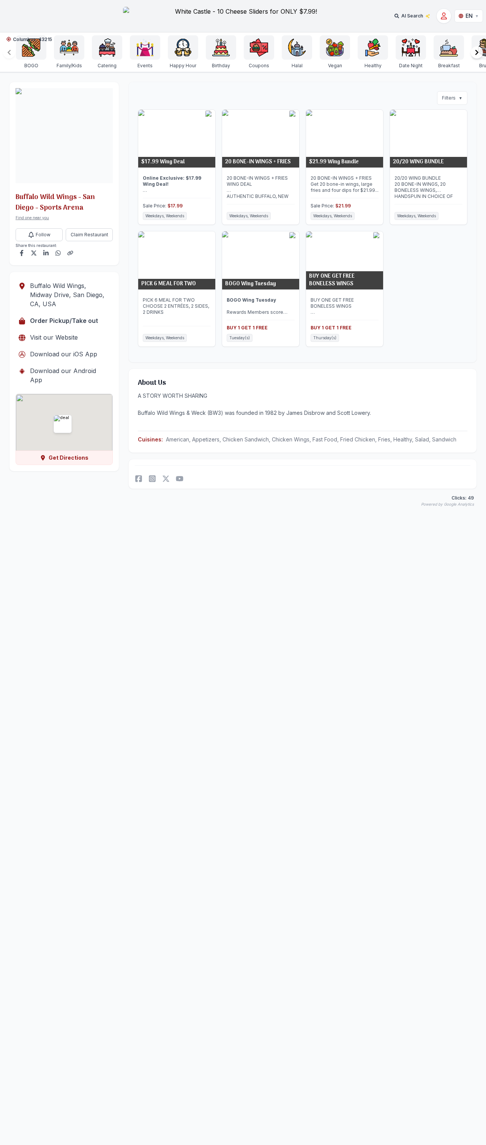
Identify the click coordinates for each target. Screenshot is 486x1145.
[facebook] (138, 478)
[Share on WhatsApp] (58, 253)
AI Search (412, 16)
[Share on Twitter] (34, 253)
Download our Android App (63, 375)
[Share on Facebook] (22, 253)
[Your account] (443, 16)
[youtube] (179, 478)
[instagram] (152, 478)
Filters (452, 98)
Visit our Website (54, 337)
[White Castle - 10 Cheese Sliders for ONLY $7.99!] (243, 16)
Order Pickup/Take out (64, 320)
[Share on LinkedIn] (46, 253)
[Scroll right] (477, 52)
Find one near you (32, 217)
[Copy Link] (70, 253)
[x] (166, 478)
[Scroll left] (9, 52)
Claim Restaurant (89, 234)
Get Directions (68, 457)
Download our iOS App (63, 354)
